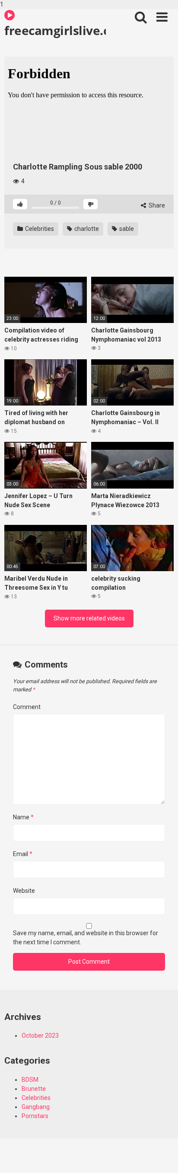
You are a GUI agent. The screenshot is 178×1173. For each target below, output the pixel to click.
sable (126, 228)
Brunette (34, 1088)
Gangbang (36, 1106)
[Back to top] (162, 1157)
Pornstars (35, 1115)
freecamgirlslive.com (55, 30)
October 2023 (40, 1035)
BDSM (30, 1079)
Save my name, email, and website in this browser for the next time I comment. (85, 938)
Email (22, 853)
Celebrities (39, 228)
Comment (27, 706)
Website (24, 890)
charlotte (86, 228)
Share (156, 205)
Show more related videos (89, 618)
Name (23, 817)
